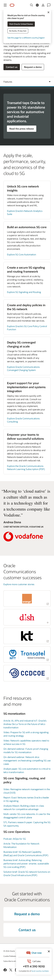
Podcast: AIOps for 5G (14, 838)
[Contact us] (49, 5)
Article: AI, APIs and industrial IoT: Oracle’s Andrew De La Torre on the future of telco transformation (24, 724)
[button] (5, 5)
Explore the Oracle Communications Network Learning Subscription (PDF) (26, 467)
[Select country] (37, 5)
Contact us (11, 66)
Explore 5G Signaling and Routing (24, 292)
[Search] (31, 5)
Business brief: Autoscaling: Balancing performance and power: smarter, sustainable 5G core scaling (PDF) (26, 863)
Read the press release (21, 128)
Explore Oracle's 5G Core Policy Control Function (27, 328)
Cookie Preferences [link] (10, 956)
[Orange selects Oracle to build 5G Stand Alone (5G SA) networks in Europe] (27, 598)
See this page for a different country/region (26, 37)
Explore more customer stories (18, 584)
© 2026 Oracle (9, 951)
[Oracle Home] (12, 5)
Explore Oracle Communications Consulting (23, 420)
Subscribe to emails (11, 961)
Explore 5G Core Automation (21, 254)
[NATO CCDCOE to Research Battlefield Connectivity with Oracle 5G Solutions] (27, 673)
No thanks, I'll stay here (17, 31)
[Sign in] (43, 5)
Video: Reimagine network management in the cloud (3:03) (26, 791)
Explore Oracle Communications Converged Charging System (23, 368)
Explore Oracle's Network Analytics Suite (24, 212)
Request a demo (33, 66)
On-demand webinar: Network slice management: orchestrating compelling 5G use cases (27, 760)
